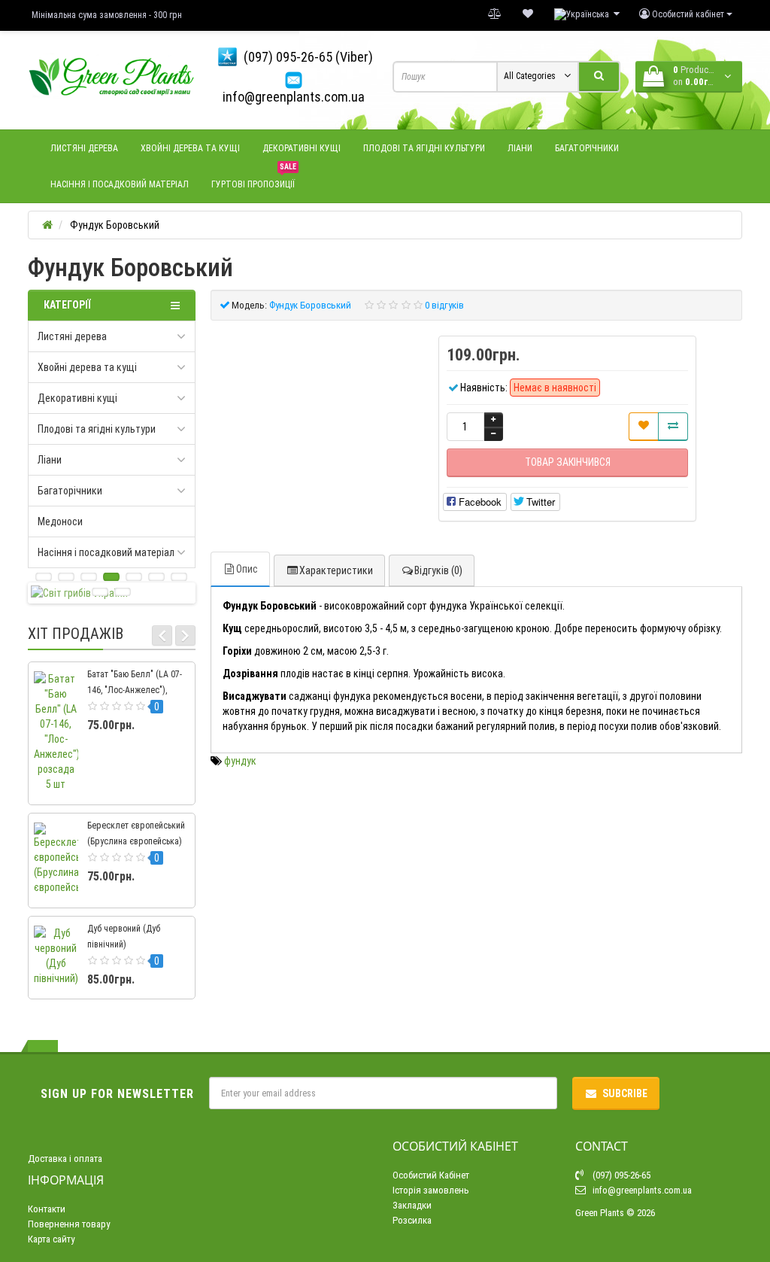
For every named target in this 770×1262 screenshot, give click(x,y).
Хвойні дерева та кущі (190, 148)
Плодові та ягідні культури (424, 148)
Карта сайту (51, 1239)
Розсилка (412, 1220)
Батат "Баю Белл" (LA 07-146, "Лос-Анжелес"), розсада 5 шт (134, 690)
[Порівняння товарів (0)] (494, 14)
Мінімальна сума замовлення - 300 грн (107, 15)
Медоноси (60, 521)
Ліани (520, 148)
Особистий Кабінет (431, 1175)
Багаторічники (587, 148)
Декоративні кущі (301, 148)
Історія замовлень (431, 1190)
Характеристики (336, 570)
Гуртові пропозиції (253, 178)
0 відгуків (444, 305)
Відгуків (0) (438, 570)
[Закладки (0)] (527, 14)
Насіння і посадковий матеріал (119, 184)
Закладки (412, 1205)
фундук (240, 761)
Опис (247, 569)
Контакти (46, 1209)
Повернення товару (69, 1224)
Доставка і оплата (65, 1158)
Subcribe (624, 1093)
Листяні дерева (84, 148)
